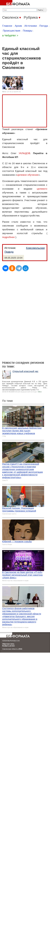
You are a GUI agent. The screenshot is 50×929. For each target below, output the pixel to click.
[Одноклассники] (12, 268)
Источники (30, 25)
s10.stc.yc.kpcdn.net (14, 92)
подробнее (8, 237)
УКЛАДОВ (24, 153)
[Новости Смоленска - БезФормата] (15, 3)
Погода (43, 25)
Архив (18, 25)
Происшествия (11, 30)
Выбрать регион (8, 646)
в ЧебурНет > (10, 35)
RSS (20, 649)
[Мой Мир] (25, 268)
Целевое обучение (27, 174)
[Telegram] (19, 268)
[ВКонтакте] (5, 268)
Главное (7, 25)
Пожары (27, 30)
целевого (42, 188)
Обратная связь (8, 644)
